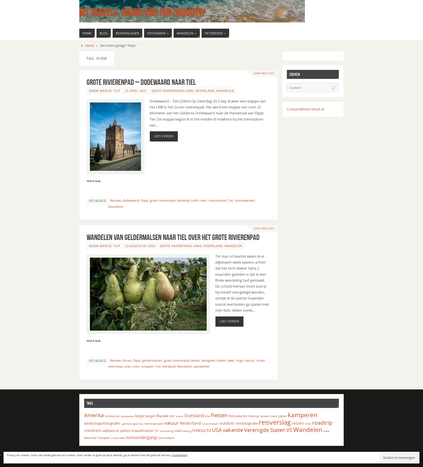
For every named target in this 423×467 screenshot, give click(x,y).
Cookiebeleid (179, 455)
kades (195, 360)
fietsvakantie (238, 416)
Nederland (205, 91)
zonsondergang (141, 437)
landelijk (183, 200)
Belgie (139, 416)
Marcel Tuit (110, 91)
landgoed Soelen (213, 360)
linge (239, 360)
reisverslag (275, 422)
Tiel (230, 200)
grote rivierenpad (163, 200)
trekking (186, 431)
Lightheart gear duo (132, 423)
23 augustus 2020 (140, 246)
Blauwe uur (165, 415)
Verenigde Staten (265, 430)
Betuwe (115, 200)
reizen (298, 423)
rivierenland (217, 200)
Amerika (94, 415)
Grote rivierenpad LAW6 (172, 91)
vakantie (233, 430)
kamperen (302, 415)
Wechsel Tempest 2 (98, 438)
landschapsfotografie (102, 423)
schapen (147, 366)
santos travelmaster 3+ (139, 430)
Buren (127, 360)
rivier (203, 200)
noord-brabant (210, 423)
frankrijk (253, 416)
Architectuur (112, 416)
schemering (166, 431)
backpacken (127, 416)
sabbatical (110, 430)
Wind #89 (119, 438)
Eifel (207, 416)
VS (289, 430)
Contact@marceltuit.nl (305, 109)
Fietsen (219, 415)
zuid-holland (166, 438)
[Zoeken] (333, 88)
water (326, 431)
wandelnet (201, 366)
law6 (231, 360)
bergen (150, 416)
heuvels (264, 416)
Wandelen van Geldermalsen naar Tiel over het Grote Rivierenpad (173, 237)
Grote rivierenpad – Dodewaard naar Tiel (141, 82)
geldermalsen (152, 360)
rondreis (92, 430)
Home (89, 45)
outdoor (227, 423)
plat (127, 366)
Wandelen (225, 91)
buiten (180, 416)
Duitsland (194, 416)
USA (217, 430)
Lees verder (164, 136)
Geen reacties (264, 73)
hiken (274, 416)
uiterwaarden (245, 200)
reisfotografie (247, 423)
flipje (144, 200)
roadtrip (322, 422)
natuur (250, 360)
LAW (194, 200)
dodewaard (130, 200)
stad (177, 430)
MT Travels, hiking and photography (142, 12)
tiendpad (169, 366)
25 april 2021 (136, 91)
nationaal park (153, 424)
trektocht (201, 430)
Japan (282, 416)
